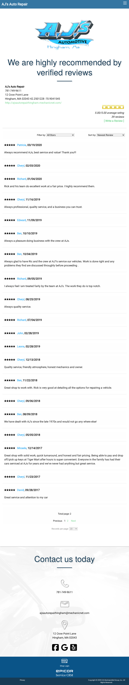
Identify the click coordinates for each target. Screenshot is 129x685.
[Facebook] (55, 647)
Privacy (22, 680)
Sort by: (92, 135)
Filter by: (41, 135)
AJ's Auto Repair (15, 4)
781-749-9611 (64, 592)
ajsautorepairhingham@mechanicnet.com (64, 613)
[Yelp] (73, 647)
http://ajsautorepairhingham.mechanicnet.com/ (33, 102)
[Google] (64, 647)
